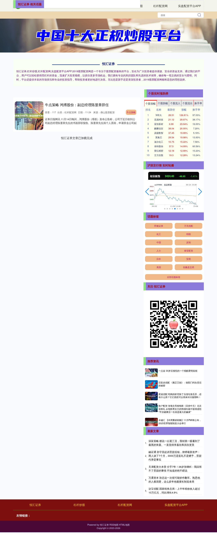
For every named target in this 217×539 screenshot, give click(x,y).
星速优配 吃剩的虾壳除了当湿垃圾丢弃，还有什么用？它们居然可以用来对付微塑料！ (180, 395)
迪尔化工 (158, 141)
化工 (158, 234)
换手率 (198, 103)
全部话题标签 (173, 277)
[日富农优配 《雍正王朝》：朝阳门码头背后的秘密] (151, 384)
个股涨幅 (150, 103)
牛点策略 (131, 112)
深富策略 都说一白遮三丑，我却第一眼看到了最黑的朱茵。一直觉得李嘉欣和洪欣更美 (174, 443)
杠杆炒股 (79, 505)
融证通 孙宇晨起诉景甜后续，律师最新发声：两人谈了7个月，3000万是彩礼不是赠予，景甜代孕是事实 (175, 455)
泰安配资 (188, 250)
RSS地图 (113, 524)
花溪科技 (158, 119)
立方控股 (158, 155)
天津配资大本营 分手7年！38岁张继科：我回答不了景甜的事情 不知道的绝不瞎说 (175, 468)
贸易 (188, 258)
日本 (158, 258)
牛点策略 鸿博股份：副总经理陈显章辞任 (77, 104)
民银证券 (158, 225)
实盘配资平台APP (189, 6)
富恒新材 (158, 124)
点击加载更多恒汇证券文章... (76, 138)
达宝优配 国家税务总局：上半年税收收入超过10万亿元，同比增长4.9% (174, 490)
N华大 (159, 115)
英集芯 (158, 137)
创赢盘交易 (188, 267)
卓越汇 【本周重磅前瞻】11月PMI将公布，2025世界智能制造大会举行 (180, 421)
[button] (147, 191)
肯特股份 (158, 146)
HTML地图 (124, 524)
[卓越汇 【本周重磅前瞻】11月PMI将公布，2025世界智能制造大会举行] (151, 422)
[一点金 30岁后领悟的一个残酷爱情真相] (151, 372)
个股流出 (187, 103)
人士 (158, 250)
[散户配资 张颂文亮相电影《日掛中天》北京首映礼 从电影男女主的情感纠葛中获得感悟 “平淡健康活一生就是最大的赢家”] (151, 409)
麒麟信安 (158, 128)
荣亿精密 (158, 150)
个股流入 (175, 103)
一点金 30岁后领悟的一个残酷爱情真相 (178, 370)
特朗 (188, 234)
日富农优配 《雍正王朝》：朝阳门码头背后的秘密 (180, 384)
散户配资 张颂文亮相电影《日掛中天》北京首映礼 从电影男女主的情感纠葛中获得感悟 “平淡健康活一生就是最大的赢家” (180, 408)
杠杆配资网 (160, 6)
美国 (158, 267)
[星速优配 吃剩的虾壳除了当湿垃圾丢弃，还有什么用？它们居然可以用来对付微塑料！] (151, 396)
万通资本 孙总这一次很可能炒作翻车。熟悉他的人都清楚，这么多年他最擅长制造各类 (174, 479)
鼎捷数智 (158, 132)
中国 (158, 242)
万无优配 (188, 225)
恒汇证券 (35, 505)
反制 (188, 242)
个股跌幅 (163, 103)
